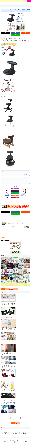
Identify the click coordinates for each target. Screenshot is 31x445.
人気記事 (26, 441)
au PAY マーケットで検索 (15, 195)
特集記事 (15, 441)
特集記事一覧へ (28, 286)
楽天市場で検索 (15, 188)
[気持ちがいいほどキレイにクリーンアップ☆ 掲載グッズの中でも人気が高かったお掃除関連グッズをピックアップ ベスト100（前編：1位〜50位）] (15, 271)
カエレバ (29, 199)
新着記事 (5, 441)
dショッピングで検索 (15, 197)
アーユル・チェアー (15, 186)
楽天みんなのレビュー (27, 182)
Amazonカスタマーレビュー (26, 174)
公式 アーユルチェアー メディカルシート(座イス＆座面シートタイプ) (23, 195)
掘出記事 (15, 442)
